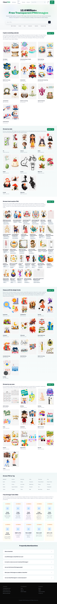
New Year (39, 447)
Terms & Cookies (42, 591)
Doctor (20, 222)
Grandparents (23, 314)
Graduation (22, 426)
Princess (48, 484)
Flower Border (40, 481)
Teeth (4, 489)
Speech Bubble (14, 486)
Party (4, 426)
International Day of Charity (25, 59)
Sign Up (22, 589)
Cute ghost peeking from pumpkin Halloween (50, 264)
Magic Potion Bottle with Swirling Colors (13, 279)
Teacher (23, 2)
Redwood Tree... (5, 252)
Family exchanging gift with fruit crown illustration (27, 279)
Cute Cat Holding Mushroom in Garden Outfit (32, 250)
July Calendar (50, 223)
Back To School (41, 426)
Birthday (22, 406)
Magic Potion (13, 280)
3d (3, 150)
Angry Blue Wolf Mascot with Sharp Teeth (41, 264)
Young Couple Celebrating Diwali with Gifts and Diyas (24, 235)
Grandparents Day (6, 356)
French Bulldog (15, 238)
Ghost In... (49, 267)
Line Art (21, 171)
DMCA (40, 589)
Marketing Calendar (6, 593)
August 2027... (36, 280)
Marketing (31, 484)
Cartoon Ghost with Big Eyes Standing (51, 250)
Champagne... (6, 238)
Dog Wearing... (15, 236)
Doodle (4, 192)
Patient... (15, 222)
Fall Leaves (22, 335)
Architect (44, 251)
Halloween (14, 2)
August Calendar (37, 282)
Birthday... (32, 236)
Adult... (5, 282)
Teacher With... (5, 266)
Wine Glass (40, 489)
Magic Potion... (12, 283)
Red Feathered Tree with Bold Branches (6, 250)
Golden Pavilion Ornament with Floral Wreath (14, 250)
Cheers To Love (6, 236)
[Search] (44, 2)
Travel (4, 468)
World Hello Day (41, 237)
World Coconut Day (24, 100)
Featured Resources (7, 591)
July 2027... (50, 222)
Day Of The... (6, 222)
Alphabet (4, 479)
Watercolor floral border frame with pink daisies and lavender (23, 250)
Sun (39, 486)
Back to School (19, 2)
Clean (6, 2)
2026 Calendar (6, 406)
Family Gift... (27, 282)
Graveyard (5, 335)
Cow (48, 479)
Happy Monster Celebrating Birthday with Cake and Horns (34, 235)
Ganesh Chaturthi (41, 100)
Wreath (48, 489)
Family (22, 481)
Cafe (30, 479)
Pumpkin (11, 267)
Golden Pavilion (13, 253)
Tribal (22, 489)
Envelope (13, 481)
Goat (4, 484)
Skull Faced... (43, 223)
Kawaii (4, 171)
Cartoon (22, 150)
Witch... (33, 267)
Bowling (4, 376)
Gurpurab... (12, 251)
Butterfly (22, 479)
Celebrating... (32, 238)
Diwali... (22, 238)
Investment (5, 314)
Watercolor (40, 171)
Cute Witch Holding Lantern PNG (33, 264)
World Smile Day (41, 59)
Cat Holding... (31, 253)
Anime (39, 150)
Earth (4, 481)
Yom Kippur (5, 59)
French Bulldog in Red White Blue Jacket (15, 235)
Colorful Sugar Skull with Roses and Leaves (26, 221)
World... (40, 251)
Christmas (40, 479)
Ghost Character (50, 253)
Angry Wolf (40, 267)
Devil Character (27, 268)
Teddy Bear (49, 486)
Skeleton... (20, 280)
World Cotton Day (41, 356)
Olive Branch (48, 238)
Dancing (39, 314)
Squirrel (22, 486)
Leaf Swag (48, 236)
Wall (30, 489)
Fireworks (31, 481)
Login (22, 588)
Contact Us (41, 593)
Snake (4, 486)
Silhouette (22, 192)
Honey (13, 484)
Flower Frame (49, 481)
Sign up (52, 2)
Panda (39, 484)
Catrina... (42, 222)
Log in (48, 2)
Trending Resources (6, 588)
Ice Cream (22, 484)
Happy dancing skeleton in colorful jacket (20, 279)
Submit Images (23, 591)
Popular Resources (6, 589)
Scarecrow (21, 267)
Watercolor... (22, 251)
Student (31, 486)
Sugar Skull (25, 222)
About (40, 588)
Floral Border (22, 253)
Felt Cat (30, 251)
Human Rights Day (41, 335)
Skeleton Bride (6, 223)
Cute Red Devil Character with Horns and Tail (28, 264)
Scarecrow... (21, 265)
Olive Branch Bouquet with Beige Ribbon (49, 235)
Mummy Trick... (6, 280)
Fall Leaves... (12, 265)
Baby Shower (22, 447)
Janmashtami (5, 100)
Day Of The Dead (26, 223)
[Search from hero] (49, 22)
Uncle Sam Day (6, 121)
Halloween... (51, 251)
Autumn (28, 2)
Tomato (13, 489)
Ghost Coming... (50, 265)
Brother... (23, 236)
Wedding (39, 406)
